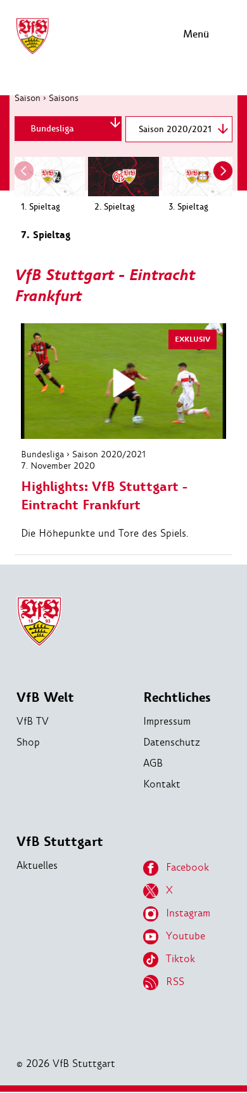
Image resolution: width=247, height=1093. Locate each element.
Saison (28, 98)
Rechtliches (177, 697)
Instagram (188, 913)
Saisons (64, 98)
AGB (153, 763)
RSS (175, 981)
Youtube (185, 935)
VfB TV (32, 721)
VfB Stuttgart (59, 842)
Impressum (167, 721)
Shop (28, 742)
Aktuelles (37, 865)
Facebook (187, 867)
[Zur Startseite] (32, 52)
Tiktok (180, 958)
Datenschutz (171, 742)
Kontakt (161, 784)
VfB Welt (45, 697)
